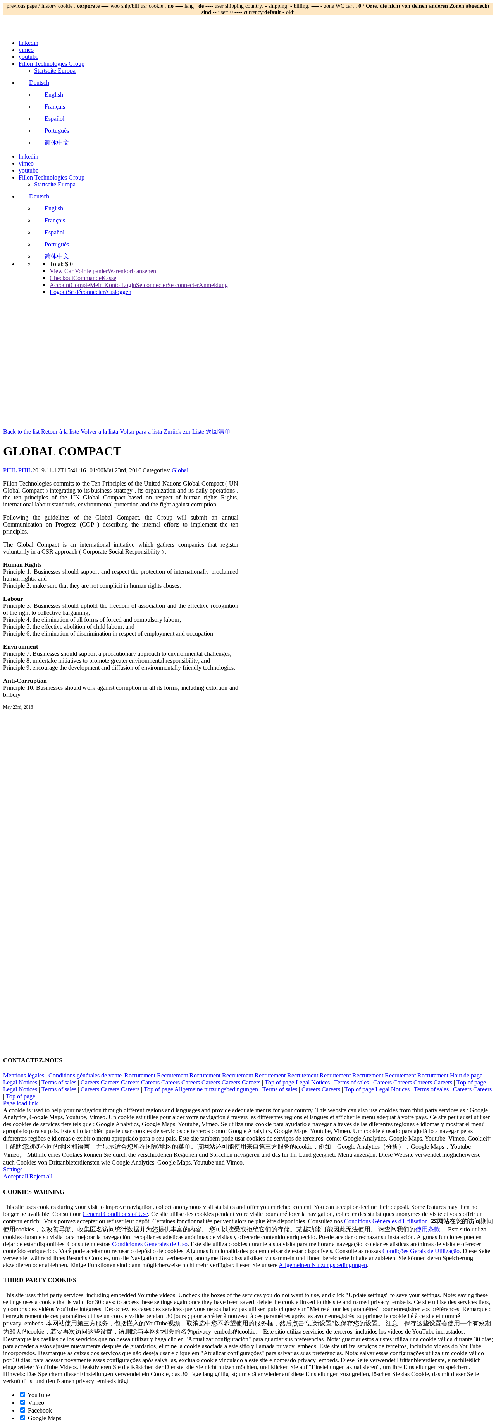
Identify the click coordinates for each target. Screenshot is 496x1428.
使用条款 (427, 1229)
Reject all (40, 1176)
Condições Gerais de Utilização (421, 1251)
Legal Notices (20, 1082)
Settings (12, 1169)
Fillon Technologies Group (51, 63)
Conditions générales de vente (85, 1075)
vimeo (26, 49)
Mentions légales (23, 1075)
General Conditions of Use (115, 1214)
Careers (90, 1082)
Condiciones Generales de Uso (150, 1244)
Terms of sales (58, 1082)
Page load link (20, 1103)
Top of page (279, 1082)
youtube (28, 56)
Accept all (16, 1176)
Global (180, 470)
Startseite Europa (55, 70)
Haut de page (466, 1075)
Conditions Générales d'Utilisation (386, 1221)
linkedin (28, 42)
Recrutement (139, 1075)
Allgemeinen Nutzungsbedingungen (323, 1265)
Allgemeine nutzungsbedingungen (216, 1089)
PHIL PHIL (17, 470)
